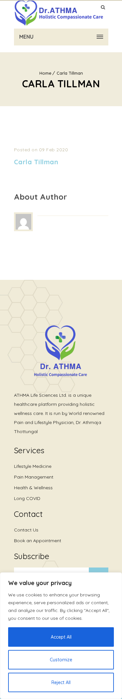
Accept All (61, 637)
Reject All (61, 682)
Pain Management (33, 477)
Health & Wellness (33, 488)
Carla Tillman (70, 73)
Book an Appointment (37, 540)
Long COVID (27, 498)
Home (45, 73)
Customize (61, 660)
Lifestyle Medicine (32, 466)
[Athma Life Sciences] (58, 13)
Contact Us (26, 530)
